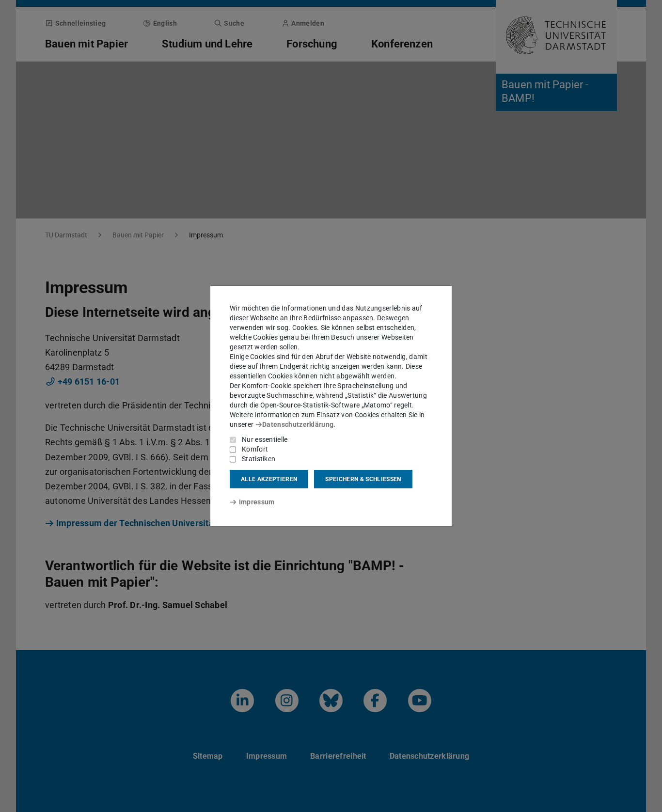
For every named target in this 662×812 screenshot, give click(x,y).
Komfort (255, 449)
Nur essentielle (265, 439)
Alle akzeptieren (269, 479)
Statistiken (258, 459)
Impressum (256, 502)
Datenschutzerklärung (297, 424)
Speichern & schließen (363, 479)
